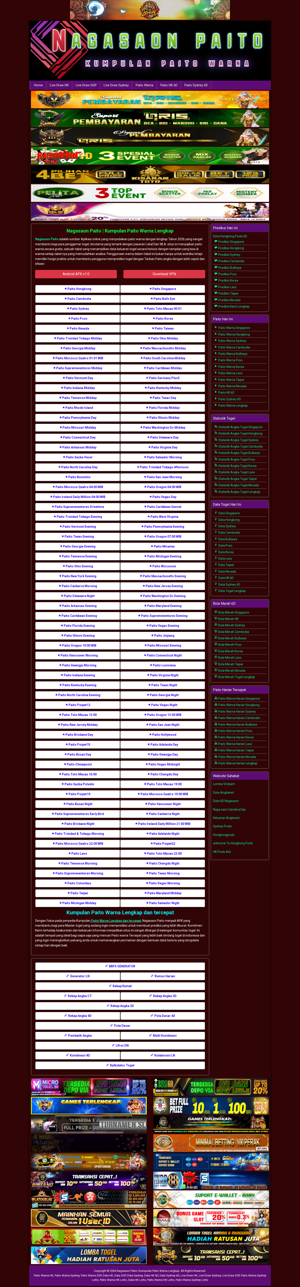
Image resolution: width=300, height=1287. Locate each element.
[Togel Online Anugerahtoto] (211, 1162)
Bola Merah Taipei (230, 664)
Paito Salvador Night (164, 903)
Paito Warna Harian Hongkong (239, 705)
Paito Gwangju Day (164, 754)
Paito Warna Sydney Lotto (192, 1279)
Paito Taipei (79, 893)
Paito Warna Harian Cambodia (239, 718)
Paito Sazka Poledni (79, 784)
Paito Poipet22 (164, 843)
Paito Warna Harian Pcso (235, 731)
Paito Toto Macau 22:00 (164, 853)
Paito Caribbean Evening (79, 616)
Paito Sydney (79, 308)
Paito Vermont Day (79, 378)
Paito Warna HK (43, 1275)
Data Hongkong (229, 520)
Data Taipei (226, 565)
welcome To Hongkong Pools (233, 843)
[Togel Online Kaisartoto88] (89, 1237)
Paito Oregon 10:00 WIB (79, 645)
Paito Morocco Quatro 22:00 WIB (79, 843)
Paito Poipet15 (79, 744)
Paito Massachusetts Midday (164, 348)
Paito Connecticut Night (164, 655)
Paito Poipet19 (79, 794)
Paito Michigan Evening (164, 556)
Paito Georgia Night (164, 695)
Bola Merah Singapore (233, 612)
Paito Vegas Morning (164, 883)
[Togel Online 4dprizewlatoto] (89, 1218)
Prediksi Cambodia (231, 261)
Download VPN (164, 274)
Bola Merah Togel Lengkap (236, 677)
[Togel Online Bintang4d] (89, 1180)
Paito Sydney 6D (196, 85)
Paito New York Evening (79, 576)
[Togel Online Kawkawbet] (89, 1124)
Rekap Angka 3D (164, 996)
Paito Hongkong (79, 289)
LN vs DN (122, 1045)
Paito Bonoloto (79, 477)
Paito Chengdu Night (164, 863)
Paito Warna (144, 85)
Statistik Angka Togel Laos (236, 472)
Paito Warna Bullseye (233, 354)
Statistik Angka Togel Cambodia (240, 446)
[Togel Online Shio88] (211, 1237)
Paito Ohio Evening (79, 566)
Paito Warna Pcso (230, 360)
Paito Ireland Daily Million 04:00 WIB (79, 497)
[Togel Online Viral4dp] (150, 212)
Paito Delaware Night (79, 596)
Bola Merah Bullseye (232, 638)
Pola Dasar (121, 1025)
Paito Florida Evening (79, 625)
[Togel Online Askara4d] (89, 1162)
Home (38, 85)
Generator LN (79, 976)
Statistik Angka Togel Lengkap (239, 492)
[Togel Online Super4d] (150, 137)
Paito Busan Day (79, 754)
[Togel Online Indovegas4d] (211, 1255)
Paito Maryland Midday (164, 893)
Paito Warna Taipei (231, 380)
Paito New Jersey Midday (79, 724)
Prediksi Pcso (227, 274)
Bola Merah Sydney (231, 625)
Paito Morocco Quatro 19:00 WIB (164, 794)
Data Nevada (227, 571)
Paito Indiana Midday (79, 388)
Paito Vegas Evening (164, 625)
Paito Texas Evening (79, 536)
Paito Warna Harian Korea (236, 737)
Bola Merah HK (228, 619)
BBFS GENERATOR (121, 966)
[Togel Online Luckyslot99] (211, 1106)
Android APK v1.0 (76, 274)
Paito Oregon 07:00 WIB (164, 536)
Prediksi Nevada (229, 300)
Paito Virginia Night (164, 675)
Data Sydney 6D (229, 584)
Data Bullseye (227, 539)
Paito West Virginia (164, 516)
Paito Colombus (79, 883)
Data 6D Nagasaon (226, 801)
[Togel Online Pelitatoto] (150, 193)
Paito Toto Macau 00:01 (164, 308)
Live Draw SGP (86, 85)
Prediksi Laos (227, 287)
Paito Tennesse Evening (79, 556)
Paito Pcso (79, 318)
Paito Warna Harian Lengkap (237, 763)
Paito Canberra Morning (79, 586)
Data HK (108, 1275)
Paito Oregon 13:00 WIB (164, 715)
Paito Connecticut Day (79, 437)
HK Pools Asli (222, 852)
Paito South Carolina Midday (164, 358)
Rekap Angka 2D (122, 1006)
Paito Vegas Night (164, 705)
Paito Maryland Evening (164, 606)
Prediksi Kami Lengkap (233, 306)
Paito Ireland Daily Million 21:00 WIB (164, 824)
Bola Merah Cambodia (233, 632)
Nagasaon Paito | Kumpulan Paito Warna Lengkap (120, 231)
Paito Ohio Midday (164, 338)
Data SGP (120, 1275)
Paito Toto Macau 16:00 (79, 774)
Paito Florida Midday (164, 407)
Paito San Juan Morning (164, 477)
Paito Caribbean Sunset (164, 507)
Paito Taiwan (164, 328)
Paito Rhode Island (79, 407)
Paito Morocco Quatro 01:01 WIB (79, 358)
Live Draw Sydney (116, 85)
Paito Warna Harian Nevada (237, 757)
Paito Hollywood (164, 734)
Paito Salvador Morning (164, 457)
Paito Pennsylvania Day (79, 417)
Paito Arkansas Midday (79, 447)
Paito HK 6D (168, 85)
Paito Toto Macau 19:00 (164, 784)
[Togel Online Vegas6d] (89, 1143)
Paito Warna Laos (230, 373)
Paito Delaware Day (164, 437)
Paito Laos (79, 853)
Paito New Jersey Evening (164, 586)
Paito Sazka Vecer (79, 457)
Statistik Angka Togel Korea (237, 466)
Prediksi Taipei (228, 293)
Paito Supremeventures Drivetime (79, 507)
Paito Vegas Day (164, 497)
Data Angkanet (223, 792)
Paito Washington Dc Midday (164, 427)
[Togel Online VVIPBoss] (150, 100)
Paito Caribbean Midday (164, 368)
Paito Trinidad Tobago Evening (79, 516)
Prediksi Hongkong (231, 248)
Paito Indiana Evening (79, 675)
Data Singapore (229, 513)
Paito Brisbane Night (79, 824)
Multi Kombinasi (164, 1035)
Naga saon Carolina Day (229, 809)
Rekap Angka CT (79, 996)
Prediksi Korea (228, 280)
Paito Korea (164, 318)
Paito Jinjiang (164, 635)
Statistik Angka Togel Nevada (238, 485)
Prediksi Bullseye (230, 267)
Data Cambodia (229, 532)
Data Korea (226, 552)
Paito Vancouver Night (164, 804)
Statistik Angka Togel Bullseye (239, 453)
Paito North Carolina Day (79, 467)
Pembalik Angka (79, 1035)
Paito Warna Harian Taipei (236, 750)
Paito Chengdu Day (164, 774)
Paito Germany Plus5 (164, 378)
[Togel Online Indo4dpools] (89, 1255)
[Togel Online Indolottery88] (211, 1180)
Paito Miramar (164, 546)
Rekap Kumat (122, 986)
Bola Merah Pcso (230, 644)
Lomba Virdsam (224, 784)
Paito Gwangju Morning (79, 665)
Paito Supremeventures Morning (79, 873)
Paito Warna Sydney (232, 341)
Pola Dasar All (164, 1016)
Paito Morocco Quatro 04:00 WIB (79, 487)
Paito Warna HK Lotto (113, 1279)
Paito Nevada (79, 328)
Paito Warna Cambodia (234, 347)
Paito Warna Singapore (234, 328)
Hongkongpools (224, 835)
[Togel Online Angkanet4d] (211, 1199)
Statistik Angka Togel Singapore (240, 427)
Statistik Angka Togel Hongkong (240, 433)
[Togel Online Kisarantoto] (150, 175)
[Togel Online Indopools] (211, 1218)
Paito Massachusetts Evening (164, 576)
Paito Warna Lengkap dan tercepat (115, 920)
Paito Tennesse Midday (79, 398)
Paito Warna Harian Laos (235, 744)
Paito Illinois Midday (164, 417)
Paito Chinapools (79, 764)
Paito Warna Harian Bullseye (237, 724)
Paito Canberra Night (164, 814)
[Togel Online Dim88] (150, 118)
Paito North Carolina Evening (79, 695)
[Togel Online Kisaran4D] (150, 156)
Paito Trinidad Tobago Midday (79, 338)
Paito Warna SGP (91, 1275)
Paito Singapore (164, 289)
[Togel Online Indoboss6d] (211, 1087)
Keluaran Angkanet (226, 818)
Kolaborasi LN (164, 1055)
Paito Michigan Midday (79, 903)
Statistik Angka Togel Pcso (236, 459)
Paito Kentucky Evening (79, 685)
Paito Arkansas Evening (79, 606)
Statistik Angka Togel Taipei (237, 479)
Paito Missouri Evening (164, 645)
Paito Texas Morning (164, 873)
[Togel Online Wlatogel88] (89, 1199)
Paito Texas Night (164, 685)
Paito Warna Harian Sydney (237, 711)
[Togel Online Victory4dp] (89, 1106)
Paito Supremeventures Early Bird (79, 814)
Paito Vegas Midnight (164, 764)
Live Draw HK (59, 85)
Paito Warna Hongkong (234, 334)
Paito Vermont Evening (79, 526)
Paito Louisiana (164, 665)
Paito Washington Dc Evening (164, 596)
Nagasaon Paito (47, 239)
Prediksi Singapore (231, 241)
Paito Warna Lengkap (233, 405)
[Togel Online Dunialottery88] (211, 1143)
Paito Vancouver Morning (79, 655)
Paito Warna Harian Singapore (239, 698)
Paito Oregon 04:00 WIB (164, 487)
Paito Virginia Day (164, 447)
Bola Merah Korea (230, 651)
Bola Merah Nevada (231, 670)
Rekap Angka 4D (79, 1016)
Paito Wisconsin (164, 566)
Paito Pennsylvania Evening (164, 526)
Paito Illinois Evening (79, 635)
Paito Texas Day (164, 398)
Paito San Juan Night (164, 724)
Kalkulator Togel (121, 1065)
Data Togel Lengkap (232, 591)
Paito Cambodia (79, 299)
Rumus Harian (164, 976)
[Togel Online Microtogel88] (89, 1087)
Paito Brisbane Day (79, 734)
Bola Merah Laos (229, 657)
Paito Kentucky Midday (164, 388)
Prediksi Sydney (229, 254)
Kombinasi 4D (79, 1055)
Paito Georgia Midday (79, 348)
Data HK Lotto (137, 1279)
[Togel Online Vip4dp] (211, 1124)
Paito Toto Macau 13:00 (79, 715)
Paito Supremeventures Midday (79, 368)
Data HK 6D (226, 578)
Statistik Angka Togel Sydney (238, 440)
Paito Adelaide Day (164, 744)
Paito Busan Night (79, 804)
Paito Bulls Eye (164, 299)
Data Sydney (227, 526)
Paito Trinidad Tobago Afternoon (164, 467)
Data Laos (225, 558)
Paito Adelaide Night (164, 833)
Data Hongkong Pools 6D (230, 236)
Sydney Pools (222, 826)
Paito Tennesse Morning (79, 863)
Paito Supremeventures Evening (164, 616)
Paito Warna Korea (231, 367)
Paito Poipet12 (79, 705)
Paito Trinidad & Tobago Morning (79, 833)
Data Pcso (225, 545)
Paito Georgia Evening (79, 546)
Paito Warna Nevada (232, 386)
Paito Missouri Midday (79, 427)
